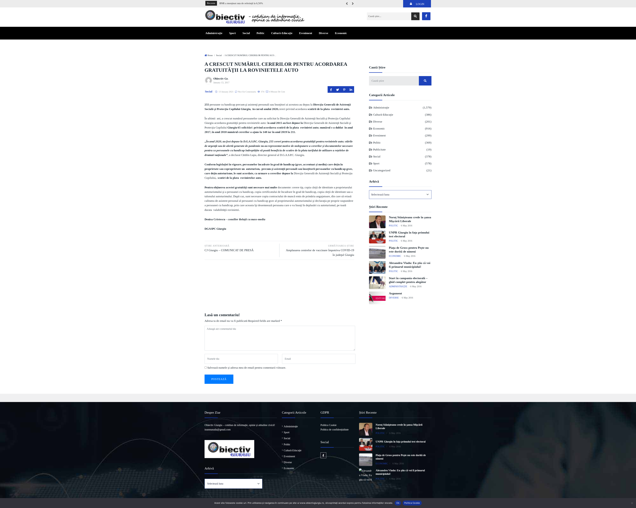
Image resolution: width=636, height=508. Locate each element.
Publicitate (379, 149)
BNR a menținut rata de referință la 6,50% (241, 3)
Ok (397, 503)
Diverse (323, 33)
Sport (232, 33)
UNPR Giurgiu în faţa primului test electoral (400, 441)
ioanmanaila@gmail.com (218, 429)
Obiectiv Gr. (220, 78)
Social (246, 33)
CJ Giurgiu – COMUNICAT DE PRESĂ (229, 248)
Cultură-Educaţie (281, 33)
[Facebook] (426, 16)
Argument (395, 293)
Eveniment (305, 33)
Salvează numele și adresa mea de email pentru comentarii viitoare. (246, 367)
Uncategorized (381, 170)
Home (210, 55)
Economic (341, 33)
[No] (632, 503)
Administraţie (213, 33)
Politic (261, 33)
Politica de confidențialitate (334, 429)
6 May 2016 (406, 225)
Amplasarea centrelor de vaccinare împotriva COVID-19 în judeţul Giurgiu (320, 250)
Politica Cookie (328, 425)
